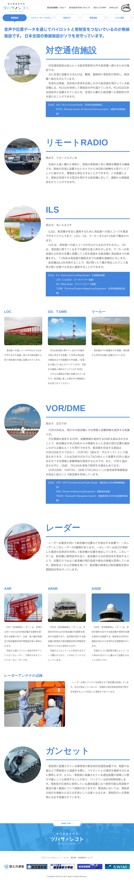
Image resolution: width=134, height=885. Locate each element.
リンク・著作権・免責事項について (78, 858)
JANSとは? (113, 7)
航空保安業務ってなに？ (56, 7)
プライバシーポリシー (50, 858)
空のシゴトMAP (99, 7)
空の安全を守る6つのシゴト (79, 7)
